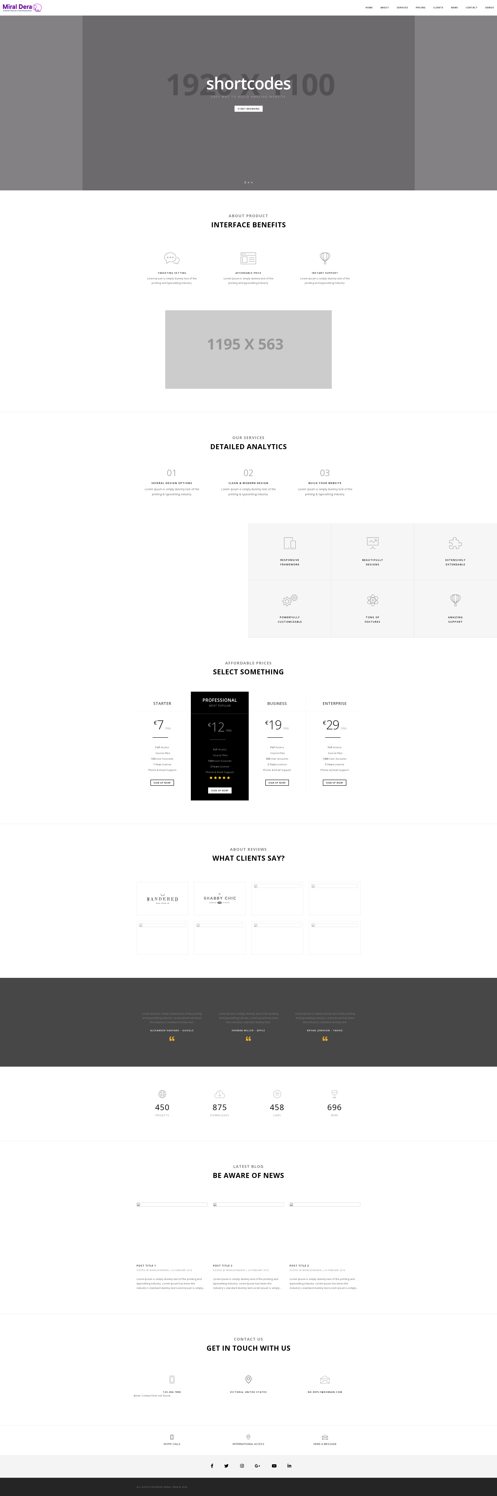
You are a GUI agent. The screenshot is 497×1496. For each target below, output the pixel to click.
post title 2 (223, 1265)
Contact (472, 7)
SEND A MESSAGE (325, 1444)
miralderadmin (159, 1270)
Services (402, 7)
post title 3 (299, 1265)
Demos (489, 7)
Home (369, 7)
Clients (438, 7)
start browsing (249, 108)
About (385, 7)
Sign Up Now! (162, 782)
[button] (245, 182)
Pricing (421, 7)
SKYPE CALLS (172, 1444)
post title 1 (146, 1265)
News (454, 7)
